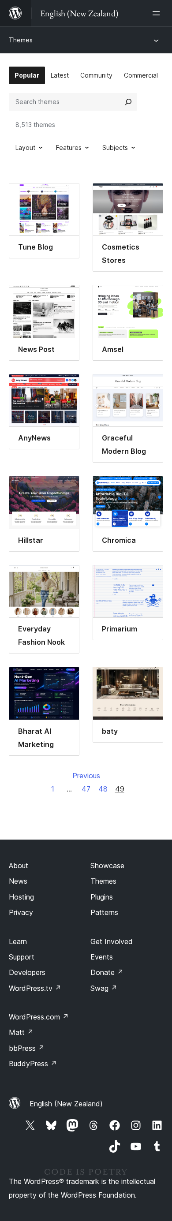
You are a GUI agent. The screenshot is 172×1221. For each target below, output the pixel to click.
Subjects (115, 147)
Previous (86, 775)
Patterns (104, 912)
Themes (21, 40)
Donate (106, 972)
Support (21, 956)
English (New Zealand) (66, 1103)
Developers (27, 972)
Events (101, 956)
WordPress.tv (35, 988)
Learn (18, 941)
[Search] (128, 102)
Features (69, 147)
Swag (103, 988)
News (18, 881)
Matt (21, 1032)
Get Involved (111, 941)
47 (86, 788)
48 (103, 788)
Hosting (21, 896)
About (18, 865)
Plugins (101, 896)
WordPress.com (39, 1016)
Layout (25, 147)
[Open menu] (158, 13)
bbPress (27, 1048)
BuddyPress (33, 1063)
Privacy (21, 912)
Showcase (107, 865)
